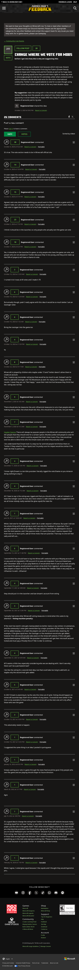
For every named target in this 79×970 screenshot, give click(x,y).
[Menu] (4, 8)
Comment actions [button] (74, 142)
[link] (16, 893)
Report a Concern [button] (41, 110)
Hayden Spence (10, 432)
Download (44, 927)
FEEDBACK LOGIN (65, 2)
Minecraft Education (28, 916)
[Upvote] (6, 142)
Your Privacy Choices (24, 966)
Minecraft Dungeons (29, 911)
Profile (43, 935)
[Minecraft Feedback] (39, 8)
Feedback (44, 922)
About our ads (54, 963)
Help (75, 2)
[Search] (75, 8)
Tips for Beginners (46, 917)
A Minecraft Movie (28, 929)
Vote (8, 57)
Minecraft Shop (45, 911)
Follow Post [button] (23, 48)
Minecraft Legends (28, 913)
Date (10, 134)
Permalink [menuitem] (41, 147)
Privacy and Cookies (8, 963)
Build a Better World (28, 927)
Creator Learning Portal (29, 922)
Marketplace (44, 908)
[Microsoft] (69, 958)
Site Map (43, 924)
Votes (24, 134)
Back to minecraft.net (12, 2)
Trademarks (44, 963)
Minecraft (25, 908)
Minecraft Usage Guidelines (31, 946)
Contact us (44, 929)
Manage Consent (46, 946)
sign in (11, 129)
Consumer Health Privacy (23, 963)
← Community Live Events (14, 41)
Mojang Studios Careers (30, 924)
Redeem (43, 938)
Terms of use (35, 963)
